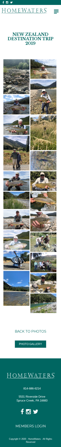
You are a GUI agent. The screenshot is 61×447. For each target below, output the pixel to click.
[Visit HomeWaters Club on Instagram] (28, 412)
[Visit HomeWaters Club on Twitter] (35, 412)
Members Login (30, 426)
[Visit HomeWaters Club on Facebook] (22, 412)
